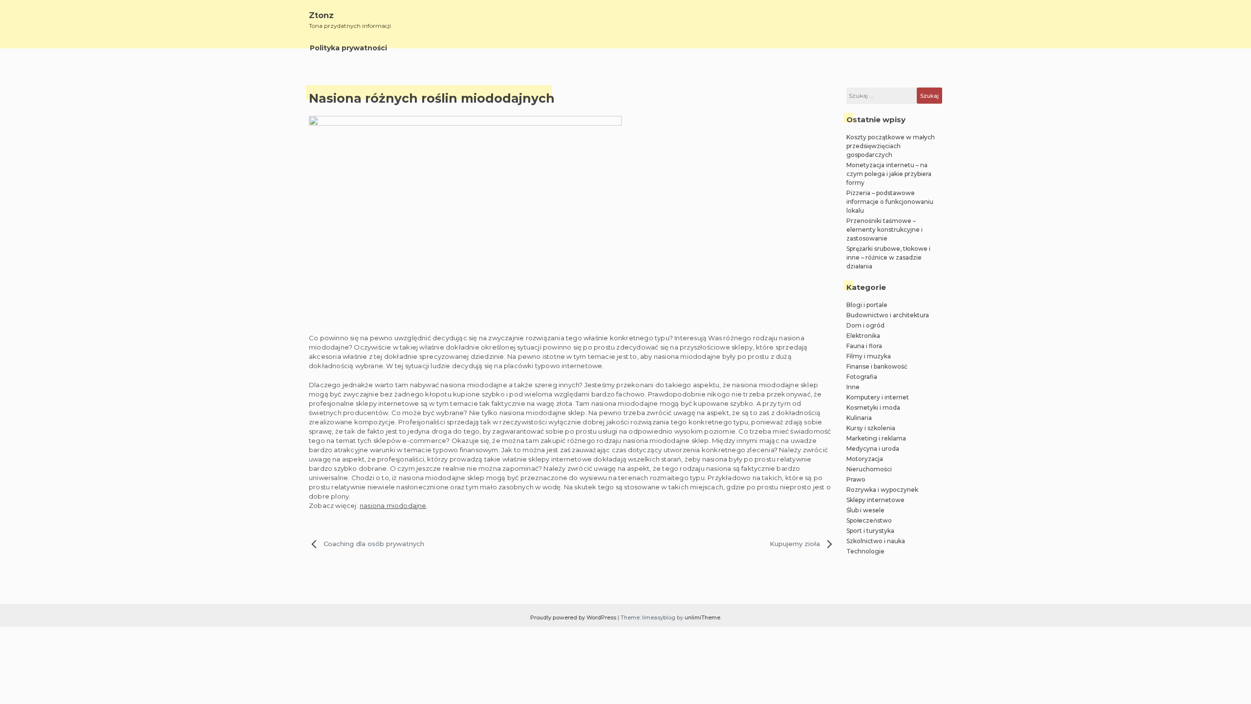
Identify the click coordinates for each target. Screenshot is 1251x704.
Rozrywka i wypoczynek (882, 489)
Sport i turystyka (870, 530)
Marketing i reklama (876, 438)
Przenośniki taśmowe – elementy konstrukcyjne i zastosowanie (884, 229)
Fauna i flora (864, 346)
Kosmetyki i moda (873, 407)
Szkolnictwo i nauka (875, 541)
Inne (853, 387)
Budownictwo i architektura (887, 315)
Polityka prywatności (348, 48)
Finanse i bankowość (876, 366)
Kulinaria (859, 417)
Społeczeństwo (869, 520)
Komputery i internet (877, 397)
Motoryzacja (864, 458)
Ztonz (321, 15)
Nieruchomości (869, 469)
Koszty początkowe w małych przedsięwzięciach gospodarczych (890, 145)
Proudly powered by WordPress (574, 617)
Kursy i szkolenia (870, 428)
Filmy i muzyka (868, 356)
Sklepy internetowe (875, 500)
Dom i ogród (865, 325)
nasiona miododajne (393, 505)
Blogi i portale (866, 304)
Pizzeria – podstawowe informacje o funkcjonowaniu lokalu (889, 201)
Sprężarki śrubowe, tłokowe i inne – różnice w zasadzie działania (888, 257)
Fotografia (861, 376)
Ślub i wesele (865, 510)
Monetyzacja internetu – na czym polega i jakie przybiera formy (888, 173)
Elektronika (863, 335)
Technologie (865, 551)
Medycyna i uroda (872, 448)
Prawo (855, 479)
